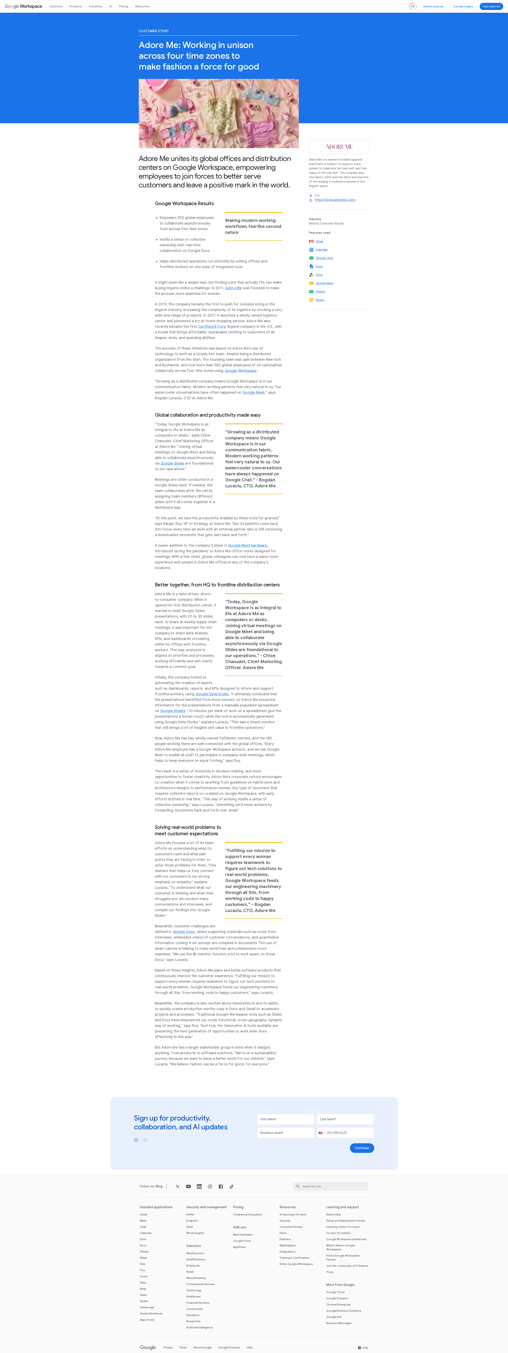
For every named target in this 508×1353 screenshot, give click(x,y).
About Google (203, 1347)
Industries (95, 6)
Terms (183, 1347)
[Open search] (413, 6)
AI (110, 6)
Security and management (206, 1207)
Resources (142, 6)
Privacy (168, 1347)
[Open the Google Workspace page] (24, 6)
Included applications (156, 1207)
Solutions (56, 6)
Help (249, 1347)
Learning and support (342, 1207)
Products (75, 6)
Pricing (123, 6)
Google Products (229, 1347)
